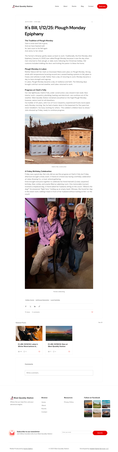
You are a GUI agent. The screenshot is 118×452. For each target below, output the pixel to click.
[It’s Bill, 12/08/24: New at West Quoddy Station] (59, 333)
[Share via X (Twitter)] (30, 306)
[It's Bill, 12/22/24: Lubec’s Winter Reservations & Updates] (29, 333)
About (44, 405)
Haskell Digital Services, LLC (99, 449)
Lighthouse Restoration (42, 300)
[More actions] (92, 22)
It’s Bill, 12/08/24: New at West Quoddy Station (58, 345)
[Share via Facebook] (26, 306)
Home (44, 402)
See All (100, 322)
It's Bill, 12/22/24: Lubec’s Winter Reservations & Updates (28, 345)
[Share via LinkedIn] (35, 306)
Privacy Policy (69, 402)
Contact (44, 412)
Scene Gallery (28, 449)
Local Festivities (55, 300)
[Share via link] (39, 306)
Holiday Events (29, 300)
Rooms (43, 409)
